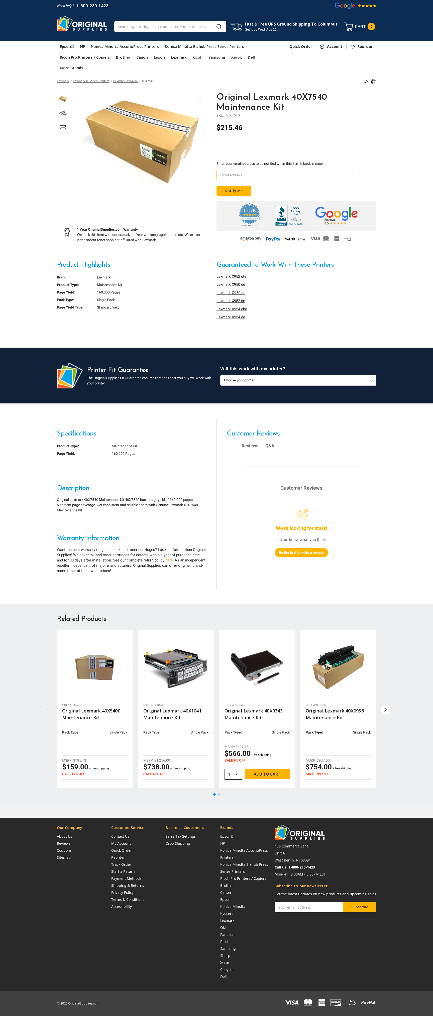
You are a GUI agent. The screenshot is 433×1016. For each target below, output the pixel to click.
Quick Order (121, 850)
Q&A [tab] (269, 445)
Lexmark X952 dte (231, 276)
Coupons (64, 850)
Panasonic (228, 934)
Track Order (121, 864)
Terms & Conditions (127, 899)
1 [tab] (214, 794)
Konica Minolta (232, 906)
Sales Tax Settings (181, 836)
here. (169, 560)
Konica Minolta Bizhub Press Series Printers (204, 46)
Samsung (216, 57)
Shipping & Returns (127, 885)
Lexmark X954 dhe (231, 309)
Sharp (225, 955)
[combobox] (170, 26)
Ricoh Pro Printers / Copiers (85, 57)
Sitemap (64, 857)
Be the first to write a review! (301, 552)
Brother (123, 57)
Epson (159, 57)
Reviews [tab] (250, 445)
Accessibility (121, 906)
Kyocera (227, 913)
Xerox (236, 57)
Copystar (227, 969)
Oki (223, 927)
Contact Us (120, 836)
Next (386, 709)
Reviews (63, 843)
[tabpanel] (94, 709)
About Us (64, 836)
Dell (251, 57)
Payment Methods (126, 878)
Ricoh (197, 57)
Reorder (118, 857)
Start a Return (123, 871)
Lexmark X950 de (230, 284)
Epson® (67, 46)
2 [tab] (219, 794)
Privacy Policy (122, 892)
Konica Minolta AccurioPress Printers (125, 46)
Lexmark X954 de (230, 317)
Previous (47, 709)
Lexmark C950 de (230, 293)
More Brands (72, 67)
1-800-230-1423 (92, 5)
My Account (121, 843)
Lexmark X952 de (230, 301)
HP (82, 46)
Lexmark (178, 57)
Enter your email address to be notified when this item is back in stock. (270, 164)
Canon (142, 57)
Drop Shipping (178, 843)
